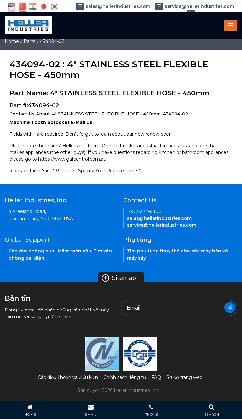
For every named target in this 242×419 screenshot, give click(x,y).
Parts (29, 41)
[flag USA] (11, 6)
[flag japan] (43, 6)
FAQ (156, 377)
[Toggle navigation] (230, 25)
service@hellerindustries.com (199, 6)
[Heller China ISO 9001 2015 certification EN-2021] (140, 353)
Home (12, 41)
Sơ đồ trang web (184, 377)
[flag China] (22, 6)
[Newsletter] (229, 307)
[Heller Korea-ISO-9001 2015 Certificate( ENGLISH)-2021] (102, 353)
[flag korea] (54, 6)
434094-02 (52, 41)
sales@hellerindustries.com (118, 6)
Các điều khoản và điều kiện (68, 377)
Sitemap (119, 278)
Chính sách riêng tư (124, 377)
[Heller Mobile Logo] (28, 25)
